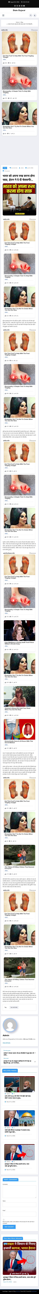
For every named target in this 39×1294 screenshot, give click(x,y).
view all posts (6, 1042)
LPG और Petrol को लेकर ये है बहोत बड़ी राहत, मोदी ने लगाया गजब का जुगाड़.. (18, 1097)
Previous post (7, 1050)
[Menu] (3, 15)
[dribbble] (19, 6)
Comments (5, 1184)
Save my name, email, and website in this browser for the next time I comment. (18, 1222)
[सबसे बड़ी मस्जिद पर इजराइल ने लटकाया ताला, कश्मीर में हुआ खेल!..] (19, 1118)
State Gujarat (19, 10)
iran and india (14, 168)
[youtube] (24, 6)
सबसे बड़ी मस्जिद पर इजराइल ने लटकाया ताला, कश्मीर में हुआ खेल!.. (17, 1131)
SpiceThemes (34, 1291)
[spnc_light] (35, 15)
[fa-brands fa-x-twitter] (17, 6)
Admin (22, 168)
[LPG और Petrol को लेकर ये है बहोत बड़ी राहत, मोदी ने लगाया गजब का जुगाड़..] (19, 1084)
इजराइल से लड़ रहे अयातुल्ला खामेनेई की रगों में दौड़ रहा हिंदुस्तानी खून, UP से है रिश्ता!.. (17, 1062)
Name (4, 1201)
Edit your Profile (27, 1039)
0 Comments (7, 171)
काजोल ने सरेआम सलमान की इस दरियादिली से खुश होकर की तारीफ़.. (19, 1054)
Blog (5, 168)
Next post (6, 1058)
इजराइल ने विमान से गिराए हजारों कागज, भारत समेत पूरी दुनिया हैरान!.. (17, 1165)
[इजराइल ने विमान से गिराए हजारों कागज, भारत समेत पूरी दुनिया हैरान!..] (19, 1152)
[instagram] (22, 6)
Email (4, 1210)
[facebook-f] (15, 6)
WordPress (18, 1291)
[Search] (31, 15)
